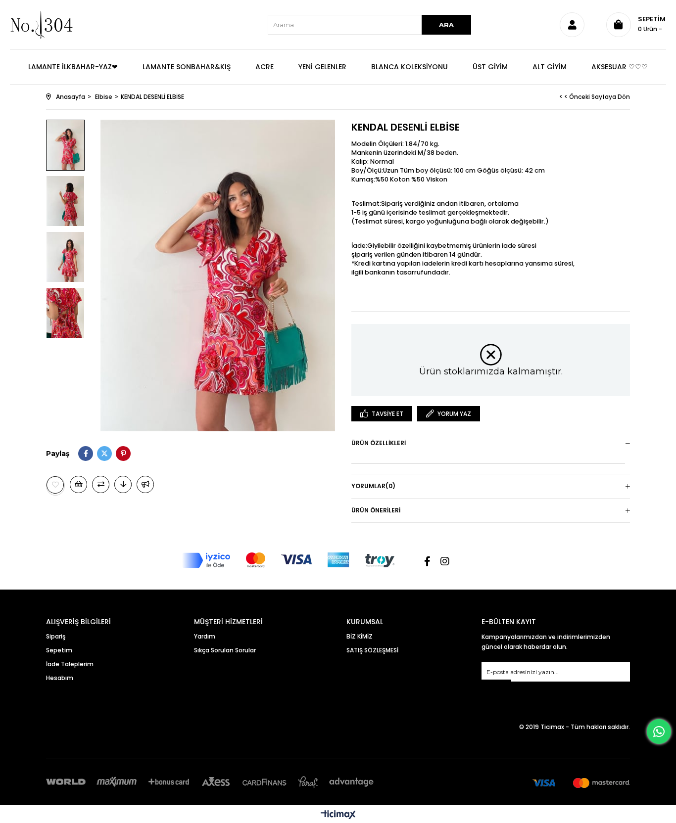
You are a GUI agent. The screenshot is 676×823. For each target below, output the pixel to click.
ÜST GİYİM (490, 67)
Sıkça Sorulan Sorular (225, 650)
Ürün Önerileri (375, 510)
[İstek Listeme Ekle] (78, 484)
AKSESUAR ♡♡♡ (619, 67)
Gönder (496, 686)
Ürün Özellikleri (378, 443)
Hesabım (59, 678)
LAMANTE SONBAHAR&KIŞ (187, 67)
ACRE (264, 67)
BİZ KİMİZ (359, 636)
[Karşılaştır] (100, 484)
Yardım (204, 636)
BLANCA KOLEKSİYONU (409, 67)
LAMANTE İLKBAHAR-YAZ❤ (73, 67)
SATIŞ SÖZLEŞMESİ (372, 650)
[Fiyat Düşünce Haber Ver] (123, 484)
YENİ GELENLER (322, 67)
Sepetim (59, 650)
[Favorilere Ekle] (55, 485)
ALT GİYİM (549, 67)
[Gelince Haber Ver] (145, 484)
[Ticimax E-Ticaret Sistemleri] (338, 815)
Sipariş (55, 636)
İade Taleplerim (70, 664)
